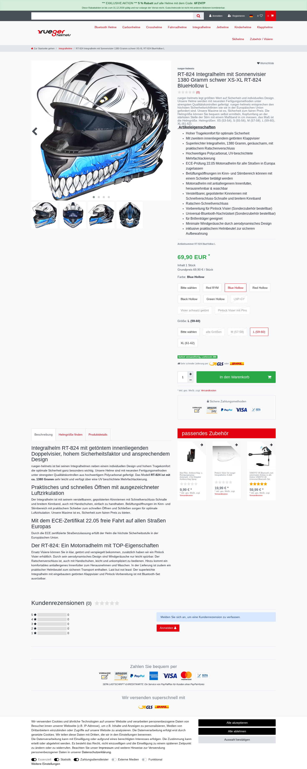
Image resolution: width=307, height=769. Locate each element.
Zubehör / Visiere (261, 39)
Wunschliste (267, 63)
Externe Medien (128, 759)
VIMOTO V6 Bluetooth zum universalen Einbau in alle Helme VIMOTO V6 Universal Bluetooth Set (261, 476)
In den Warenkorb (234, 377)
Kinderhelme (243, 27)
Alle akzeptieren (237, 722)
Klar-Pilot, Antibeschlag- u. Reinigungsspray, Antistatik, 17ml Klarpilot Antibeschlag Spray (191, 476)
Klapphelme (265, 27)
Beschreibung (43, 434)
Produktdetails (98, 434)
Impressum (106, 747)
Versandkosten (208, 390)
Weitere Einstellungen (45, 763)
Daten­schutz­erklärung (96, 752)
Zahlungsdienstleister (94, 759)
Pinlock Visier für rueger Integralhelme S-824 (225, 474)
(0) (198, 92)
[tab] (43, 434)
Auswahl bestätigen (237, 739)
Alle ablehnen (237, 731)
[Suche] (198, 16)
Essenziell (44, 759)
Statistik (66, 759)
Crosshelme (154, 27)
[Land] (251, 16)
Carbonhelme (131, 27)
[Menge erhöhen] (190, 374)
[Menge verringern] (190, 380)
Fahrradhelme (177, 27)
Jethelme (223, 27)
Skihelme (238, 39)
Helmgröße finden (70, 434)
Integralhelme (202, 27)
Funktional (155, 759)
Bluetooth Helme (106, 27)
